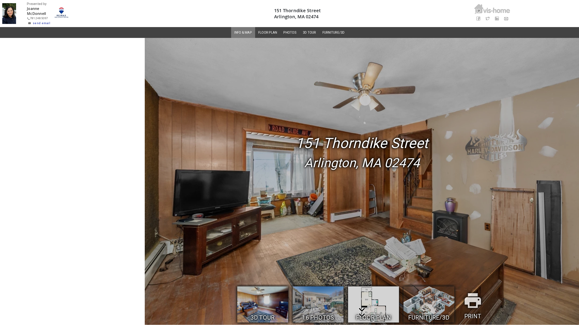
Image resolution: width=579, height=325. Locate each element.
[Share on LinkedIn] (497, 18)
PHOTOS (290, 32)
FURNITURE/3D (334, 32)
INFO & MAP (243, 32)
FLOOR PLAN (267, 32)
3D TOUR (309, 32)
